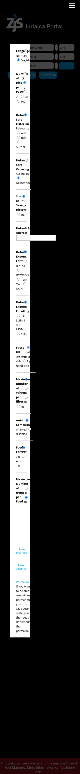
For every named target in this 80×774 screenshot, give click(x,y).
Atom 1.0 (19, 463)
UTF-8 (26, 309)
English (25, 60)
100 (23, 101)
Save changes (21, 551)
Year (23, 133)
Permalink (22, 582)
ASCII (24, 334)
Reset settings (21, 567)
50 (26, 97)
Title (23, 138)
